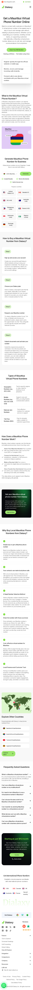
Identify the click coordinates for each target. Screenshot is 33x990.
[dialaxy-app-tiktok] (10, 931)
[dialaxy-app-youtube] (7, 927)
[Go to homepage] (7, 7)
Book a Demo (17, 859)
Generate (26, 173)
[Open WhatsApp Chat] (3, 985)
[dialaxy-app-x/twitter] (10, 927)
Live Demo (28, 1)
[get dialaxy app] (22, 915)
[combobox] (10, 174)
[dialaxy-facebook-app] (3, 927)
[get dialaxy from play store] (27, 915)
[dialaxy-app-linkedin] (3, 931)
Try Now (17, 855)
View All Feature (7, 950)
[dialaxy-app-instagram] (14, 927)
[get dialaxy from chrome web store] (17, 915)
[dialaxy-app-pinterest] (7, 931)
